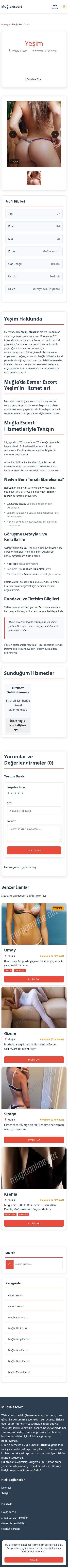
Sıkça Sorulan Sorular (14, 1517)
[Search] (10, 1264)
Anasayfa (5, 24)
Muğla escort (11, 6)
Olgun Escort (15, 1295)
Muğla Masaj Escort (19, 1372)
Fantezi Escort (16, 1306)
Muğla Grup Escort (18, 1339)
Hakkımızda (8, 1512)
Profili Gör (34, 979)
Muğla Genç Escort (18, 1361)
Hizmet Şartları (10, 1529)
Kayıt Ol (6, 1488)
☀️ (64, 6)
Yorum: (11, 821)
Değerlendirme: (16, 787)
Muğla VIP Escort (17, 1317)
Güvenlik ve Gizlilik (12, 1523)
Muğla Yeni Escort (18, 1350)
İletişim (5, 1493)
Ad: (9, 803)
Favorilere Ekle (34, 79)
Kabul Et (34, 1560)
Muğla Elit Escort (17, 1328)
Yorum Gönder (34, 850)
